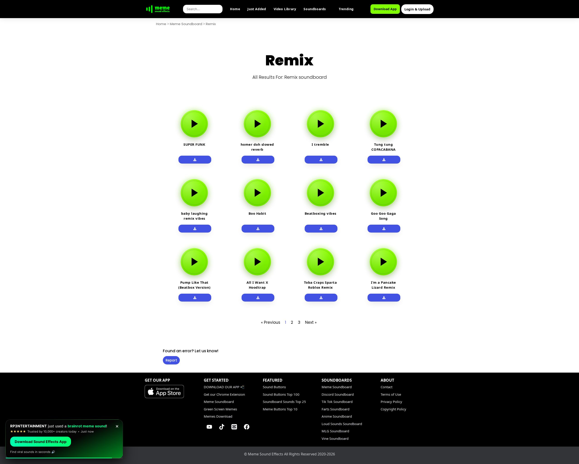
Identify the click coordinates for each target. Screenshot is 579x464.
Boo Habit (257, 213)
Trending (346, 9)
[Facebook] (246, 427)
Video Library (285, 9)
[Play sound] (194, 123)
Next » (311, 322)
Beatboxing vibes (320, 213)
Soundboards (315, 9)
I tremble (320, 144)
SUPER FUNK (194, 144)
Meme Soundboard (186, 23)
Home (235, 9)
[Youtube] (209, 427)
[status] (64, 439)
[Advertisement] (133, 172)
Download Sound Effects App (40, 441)
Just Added (256, 9)
